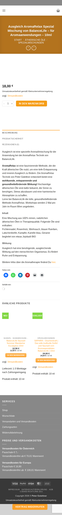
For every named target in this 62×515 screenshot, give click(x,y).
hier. (54, 262)
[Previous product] (34, 48)
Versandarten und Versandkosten (19, 421)
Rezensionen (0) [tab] (10, 144)
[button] (4, 10)
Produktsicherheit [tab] (12, 139)
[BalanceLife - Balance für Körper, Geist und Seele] (31, 10)
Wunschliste (8, 416)
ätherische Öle (35, 40)
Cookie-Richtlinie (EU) (31, 492)
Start (18, 40)
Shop (5, 410)
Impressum (14, 490)
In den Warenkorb (31, 103)
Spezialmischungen (31, 42)
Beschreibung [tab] (10, 133)
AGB (51, 490)
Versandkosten (15, 96)
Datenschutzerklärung (34, 490)
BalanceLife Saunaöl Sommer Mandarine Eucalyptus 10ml (15, 343)
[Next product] (28, 48)
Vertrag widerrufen (30, 507)
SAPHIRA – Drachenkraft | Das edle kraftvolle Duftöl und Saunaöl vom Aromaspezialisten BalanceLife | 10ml (46, 346)
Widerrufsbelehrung (12, 432)
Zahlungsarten (9, 427)
